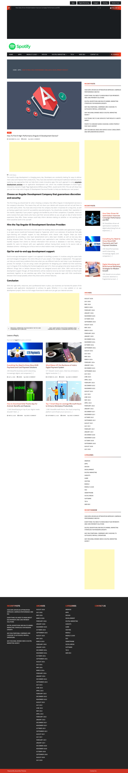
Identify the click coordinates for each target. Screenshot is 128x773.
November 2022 (89, 388)
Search (116, 54)
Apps (73, 3)
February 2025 (89, 333)
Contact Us (94, 54)
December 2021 (89, 411)
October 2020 (89, 440)
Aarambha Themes (20, 771)
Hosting (105, 3)
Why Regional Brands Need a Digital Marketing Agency (100, 113)
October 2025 (89, 319)
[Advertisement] (64, 25)
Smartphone (88, 492)
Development (89, 469)
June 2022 (87, 397)
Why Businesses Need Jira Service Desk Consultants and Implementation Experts (102, 130)
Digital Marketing (84, 3)
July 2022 (87, 394)
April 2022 (88, 403)
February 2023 (89, 382)
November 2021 (89, 414)
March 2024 (88, 359)
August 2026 (88, 298)
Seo (85, 490)
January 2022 (89, 408)
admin (25, 139)
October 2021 (89, 417)
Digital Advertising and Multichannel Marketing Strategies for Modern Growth (101, 102)
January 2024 (89, 365)
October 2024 (89, 345)
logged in (17, 340)
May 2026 (87, 304)
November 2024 (89, 342)
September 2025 (90, 321)
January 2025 (89, 336)
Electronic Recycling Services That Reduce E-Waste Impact (102, 119)
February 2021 (89, 429)
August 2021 (88, 423)
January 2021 (89, 432)
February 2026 (89, 310)
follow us (116, 8)
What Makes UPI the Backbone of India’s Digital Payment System (61, 366)
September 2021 (90, 420)
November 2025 (89, 316)
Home (11, 54)
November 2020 (89, 437)
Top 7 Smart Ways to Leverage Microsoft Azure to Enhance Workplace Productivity (63, 405)
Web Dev (82, 54)
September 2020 (90, 443)
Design (44, 54)
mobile (86, 484)
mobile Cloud (115, 3)
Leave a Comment (35, 139)
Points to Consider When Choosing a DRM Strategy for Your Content (102, 125)
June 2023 (87, 377)
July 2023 (87, 374)
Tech (72, 54)
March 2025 (88, 330)
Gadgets (96, 3)
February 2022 (89, 405)
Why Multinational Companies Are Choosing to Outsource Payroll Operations (100, 108)
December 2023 (89, 368)
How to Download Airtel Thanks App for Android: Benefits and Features (22, 405)
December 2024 (89, 339)
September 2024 (90, 348)
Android (87, 461)
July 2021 (87, 426)
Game (86, 478)
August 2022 (88, 391)
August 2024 (88, 350)
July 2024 (87, 353)
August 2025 (88, 324)
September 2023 (90, 371)
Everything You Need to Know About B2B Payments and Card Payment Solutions (22, 366)
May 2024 (87, 356)
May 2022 (87, 400)
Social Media (88, 495)
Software (87, 498)
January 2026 (89, 313)
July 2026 (87, 301)
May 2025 (87, 327)
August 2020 (88, 446)
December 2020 (89, 434)
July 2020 (87, 449)
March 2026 (88, 307)
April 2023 (88, 379)
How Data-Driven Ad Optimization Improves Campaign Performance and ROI (102, 91)
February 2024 (89, 362)
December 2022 (89, 385)
